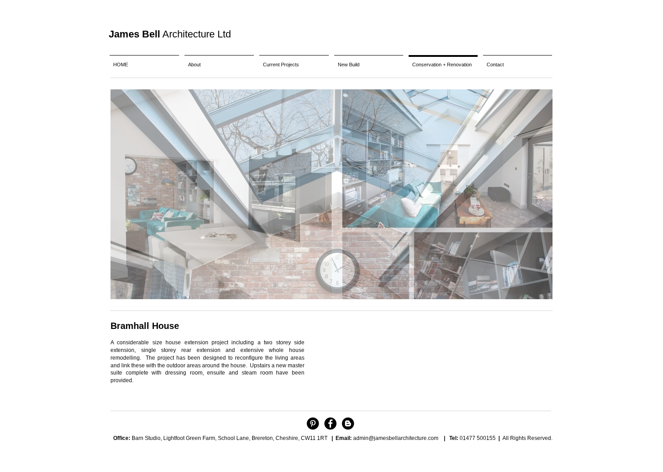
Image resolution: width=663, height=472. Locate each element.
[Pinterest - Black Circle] (313, 423)
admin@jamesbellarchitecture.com (395, 438)
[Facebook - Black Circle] (330, 423)
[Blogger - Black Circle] (348, 423)
